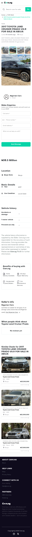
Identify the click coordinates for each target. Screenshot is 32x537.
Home (3, 15)
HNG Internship (6, 495)
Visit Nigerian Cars (12, 312)
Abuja (6, 381)
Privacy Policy (6, 474)
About (4, 463)
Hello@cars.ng (6, 486)
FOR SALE (10, 15)
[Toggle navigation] (2, 3)
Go (28, 9)
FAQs (3, 471)
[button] (3, 49)
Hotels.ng (5, 498)
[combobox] (4, 120)
